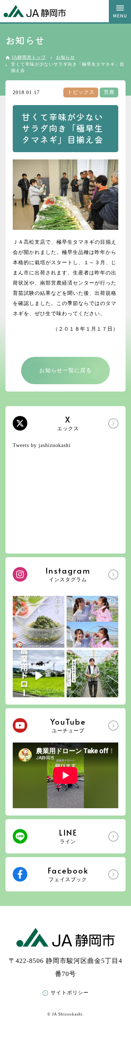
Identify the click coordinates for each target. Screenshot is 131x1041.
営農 (109, 92)
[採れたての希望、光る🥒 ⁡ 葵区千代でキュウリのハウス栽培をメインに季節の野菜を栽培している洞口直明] (92, 676)
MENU (120, 11)
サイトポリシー (70, 992)
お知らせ (65, 57)
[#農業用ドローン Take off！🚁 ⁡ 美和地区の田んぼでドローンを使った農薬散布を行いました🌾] (38, 676)
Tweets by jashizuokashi (42, 445)
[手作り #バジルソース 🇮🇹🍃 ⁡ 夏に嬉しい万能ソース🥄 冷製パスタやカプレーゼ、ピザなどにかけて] (38, 622)
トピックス (81, 92)
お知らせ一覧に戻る (65, 370)
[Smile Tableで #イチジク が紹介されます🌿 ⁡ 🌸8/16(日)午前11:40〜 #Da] (92, 622)
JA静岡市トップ (29, 57)
